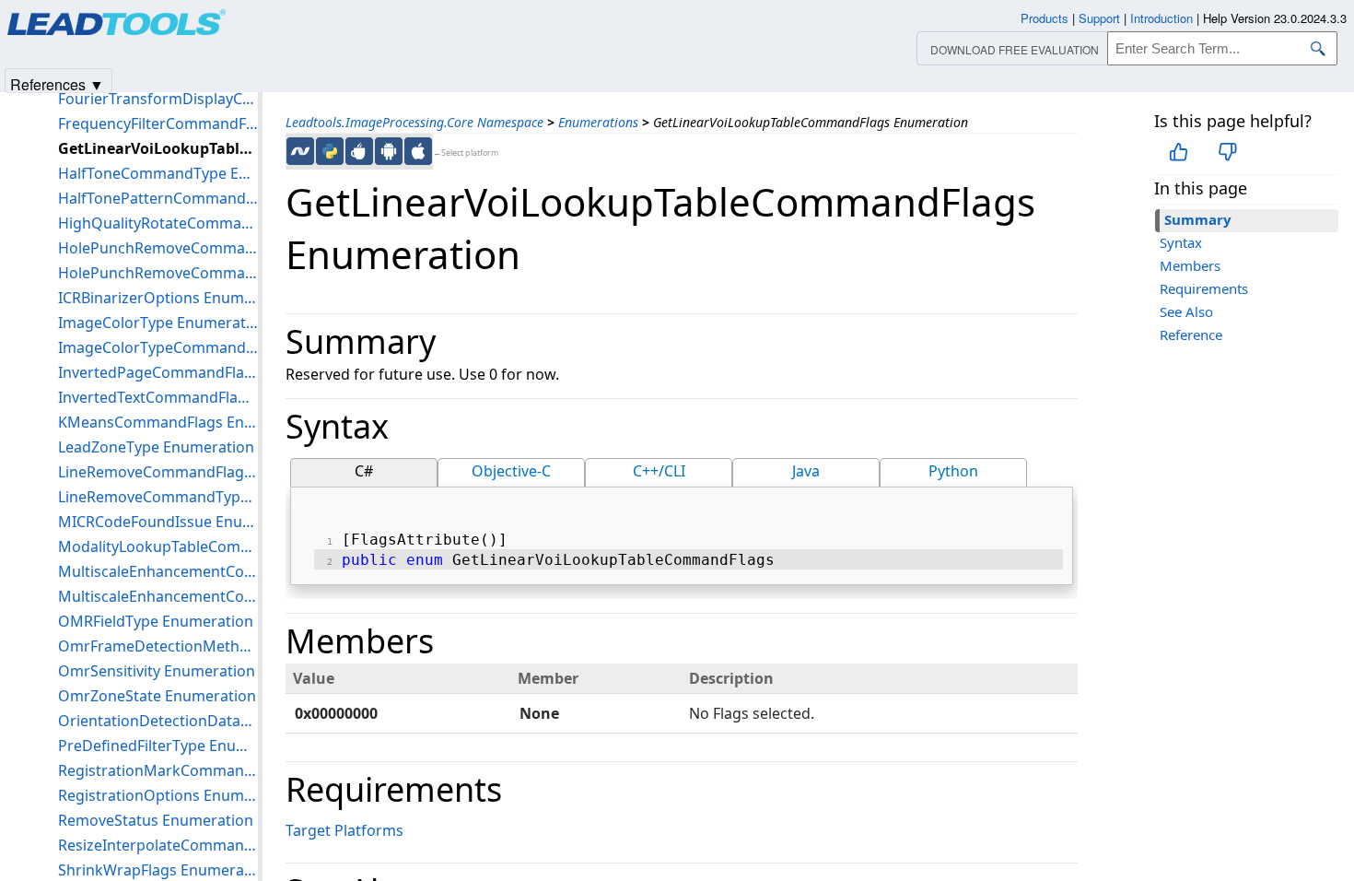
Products (1044, 18)
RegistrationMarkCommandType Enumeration (158, 770)
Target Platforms (344, 830)
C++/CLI (659, 471)
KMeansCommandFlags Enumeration (158, 422)
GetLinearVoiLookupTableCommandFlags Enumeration (158, 148)
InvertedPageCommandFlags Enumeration (158, 372)
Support (1099, 18)
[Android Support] (389, 151)
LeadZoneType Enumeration (156, 447)
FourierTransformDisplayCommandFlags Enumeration (158, 98)
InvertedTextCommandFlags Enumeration (158, 397)
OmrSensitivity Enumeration (156, 671)
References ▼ (57, 83)
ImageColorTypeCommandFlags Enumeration (158, 347)
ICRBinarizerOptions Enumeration (158, 298)
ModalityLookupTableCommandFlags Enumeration (158, 546)
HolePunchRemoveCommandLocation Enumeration (158, 273)
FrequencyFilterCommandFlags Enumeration (158, 123)
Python (953, 471)
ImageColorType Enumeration (158, 322)
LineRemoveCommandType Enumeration (158, 497)
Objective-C (511, 471)
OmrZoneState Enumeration (157, 696)
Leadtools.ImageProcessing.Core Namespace (414, 122)
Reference (1191, 334)
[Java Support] (359, 151)
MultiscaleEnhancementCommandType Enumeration (158, 596)
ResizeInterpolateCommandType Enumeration (158, 845)
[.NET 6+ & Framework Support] (300, 151)
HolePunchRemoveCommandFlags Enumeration (158, 248)
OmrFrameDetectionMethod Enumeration (158, 646)
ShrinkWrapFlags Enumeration (158, 870)
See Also (1186, 311)
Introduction (1161, 18)
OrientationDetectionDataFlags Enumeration (158, 721)
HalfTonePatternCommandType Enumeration (158, 198)
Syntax (1181, 242)
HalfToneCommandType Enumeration (158, 173)
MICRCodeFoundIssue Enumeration (158, 521)
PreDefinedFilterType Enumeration (158, 745)
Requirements (1204, 288)
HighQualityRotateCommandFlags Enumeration (158, 223)
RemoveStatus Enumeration (155, 820)
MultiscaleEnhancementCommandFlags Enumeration (158, 571)
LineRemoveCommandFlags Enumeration (158, 472)
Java (806, 471)
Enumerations (598, 122)
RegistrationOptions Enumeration (158, 795)
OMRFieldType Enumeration (155, 621)
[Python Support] (330, 151)
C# (364, 471)
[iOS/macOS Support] (418, 151)
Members (1190, 265)
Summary (1197, 219)
